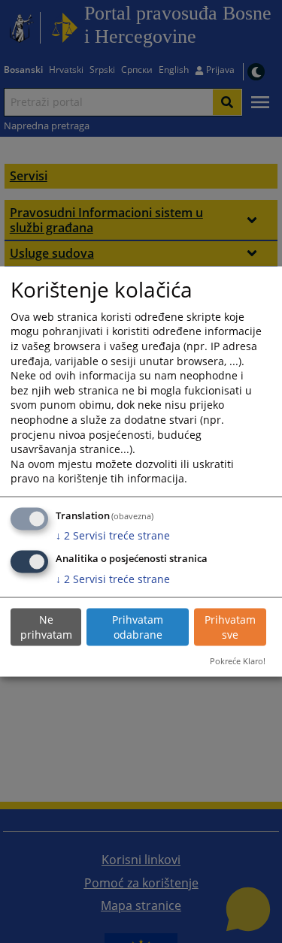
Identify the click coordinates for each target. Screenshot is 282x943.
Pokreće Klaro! (237, 660)
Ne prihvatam (46, 627)
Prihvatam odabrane (137, 627)
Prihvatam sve (230, 627)
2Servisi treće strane (113, 535)
